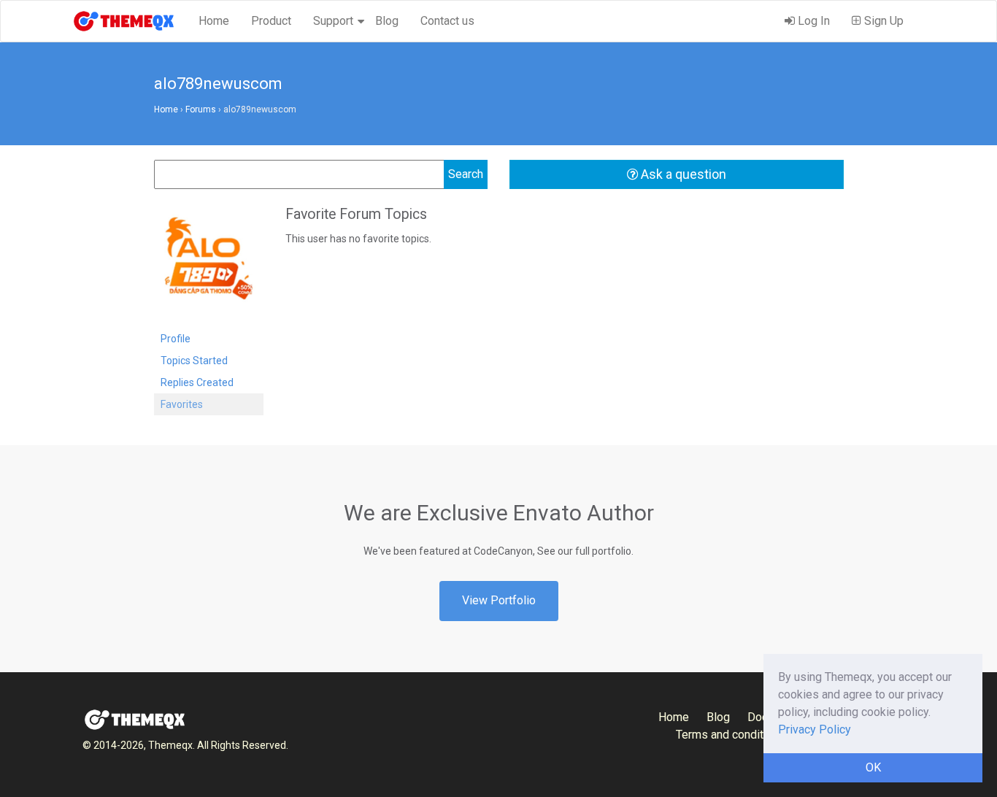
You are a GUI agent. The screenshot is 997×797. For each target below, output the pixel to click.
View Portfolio (499, 600)
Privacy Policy (814, 729)
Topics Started (194, 360)
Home (214, 21)
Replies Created (197, 382)
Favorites (182, 404)
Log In (812, 21)
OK (873, 767)
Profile (175, 338)
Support (333, 21)
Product (271, 21)
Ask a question (682, 174)
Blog (387, 21)
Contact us (447, 21)
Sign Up (882, 21)
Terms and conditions (730, 735)
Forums (200, 109)
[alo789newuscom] (208, 265)
